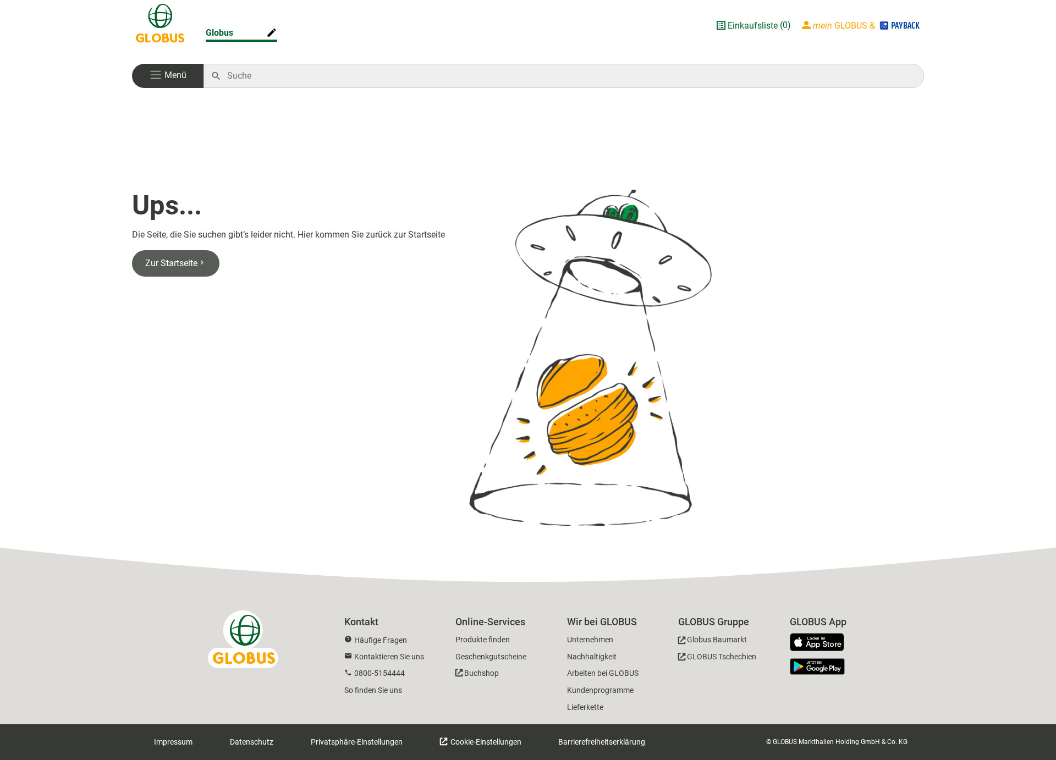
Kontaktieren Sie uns (389, 656)
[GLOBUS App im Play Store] (817, 666)
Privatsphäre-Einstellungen (357, 741)
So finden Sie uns (373, 690)
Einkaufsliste (753, 25)
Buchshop (481, 673)
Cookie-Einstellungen (485, 741)
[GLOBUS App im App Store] (821, 643)
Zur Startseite (171, 263)
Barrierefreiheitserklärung (601, 741)
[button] (167, 76)
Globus (219, 32)
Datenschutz (251, 741)
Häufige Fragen (380, 640)
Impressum (173, 741)
